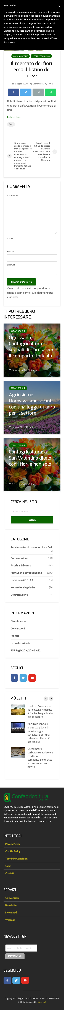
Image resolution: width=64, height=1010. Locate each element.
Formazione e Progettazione (26, 572)
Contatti (9, 873)
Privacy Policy (12, 844)
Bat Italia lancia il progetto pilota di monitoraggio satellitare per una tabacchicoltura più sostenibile (39, 733)
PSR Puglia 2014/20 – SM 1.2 (26, 650)
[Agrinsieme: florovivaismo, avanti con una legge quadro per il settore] (32, 407)
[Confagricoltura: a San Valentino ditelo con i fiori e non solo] (32, 464)
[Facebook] (14, 678)
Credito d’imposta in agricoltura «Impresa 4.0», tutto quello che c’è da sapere (40, 712)
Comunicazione (20, 56)
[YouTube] (32, 678)
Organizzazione (19, 594)
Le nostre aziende (20, 643)
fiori (11, 124)
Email (10, 251)
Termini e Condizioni (16, 858)
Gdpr (8, 866)
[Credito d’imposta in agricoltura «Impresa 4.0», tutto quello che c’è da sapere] (18, 709)
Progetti (15, 635)
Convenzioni (18, 628)
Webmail (10, 919)
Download (11, 912)
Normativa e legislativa (23, 587)
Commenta (38, 83)
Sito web (11, 265)
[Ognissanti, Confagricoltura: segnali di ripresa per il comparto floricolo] (32, 350)
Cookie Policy (12, 851)
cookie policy (44, 27)
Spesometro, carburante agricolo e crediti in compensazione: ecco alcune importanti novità (40, 758)
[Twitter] (23, 678)
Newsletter (11, 905)
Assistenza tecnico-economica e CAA (31, 547)
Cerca (32, 519)
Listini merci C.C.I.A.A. (41, 56)
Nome (10, 238)
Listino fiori (13, 117)
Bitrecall (42, 1002)
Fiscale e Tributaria (21, 565)
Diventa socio (18, 621)
